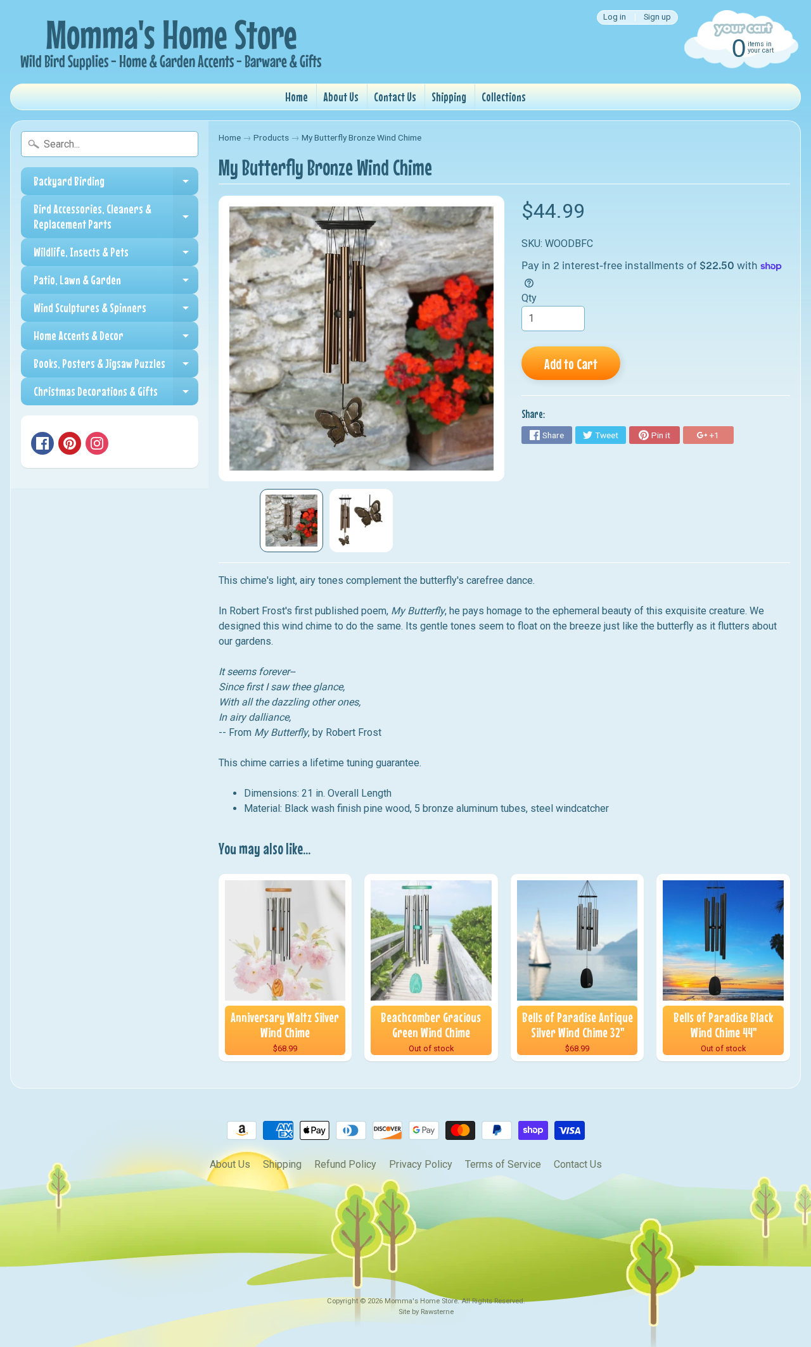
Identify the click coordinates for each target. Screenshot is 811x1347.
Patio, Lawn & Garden (116, 283)
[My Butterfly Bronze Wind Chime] (291, 520)
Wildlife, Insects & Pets (116, 255)
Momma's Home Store (421, 1301)
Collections (504, 96)
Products (271, 137)
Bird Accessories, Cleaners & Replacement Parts (116, 216)
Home (296, 96)
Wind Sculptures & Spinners (116, 311)
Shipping (448, 96)
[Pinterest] (69, 443)
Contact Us (395, 96)
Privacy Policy (420, 1164)
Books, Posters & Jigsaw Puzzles (116, 366)
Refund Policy (345, 1164)
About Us (341, 96)
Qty (529, 298)
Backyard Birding (116, 184)
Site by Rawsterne (426, 1312)
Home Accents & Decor (116, 339)
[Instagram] (97, 443)
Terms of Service (503, 1164)
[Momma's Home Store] (168, 41)
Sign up (657, 17)
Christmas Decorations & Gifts (116, 394)
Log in (614, 17)
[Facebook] (42, 443)
